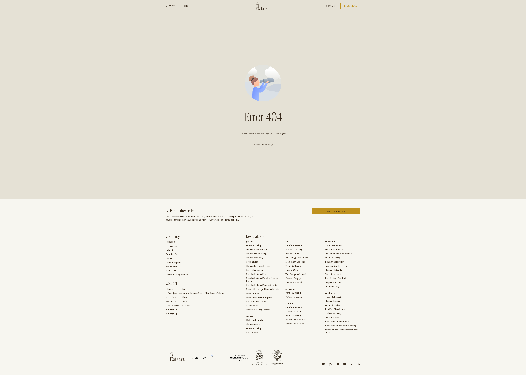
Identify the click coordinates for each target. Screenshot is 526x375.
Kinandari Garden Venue (336, 266)
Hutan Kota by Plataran (256, 250)
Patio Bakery (252, 306)
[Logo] (263, 6)
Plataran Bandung (333, 318)
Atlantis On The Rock (295, 324)
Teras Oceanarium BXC (257, 302)
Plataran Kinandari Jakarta (258, 266)
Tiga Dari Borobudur (334, 262)
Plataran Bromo (253, 324)
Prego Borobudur (333, 282)
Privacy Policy (172, 267)
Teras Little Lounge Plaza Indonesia (262, 289)
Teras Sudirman (253, 293)
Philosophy (171, 242)
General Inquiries (173, 262)
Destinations (171, 246)
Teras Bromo (252, 333)
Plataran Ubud (292, 254)
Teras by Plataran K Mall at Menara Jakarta (262, 279)
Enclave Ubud (291, 270)
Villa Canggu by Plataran (296, 258)
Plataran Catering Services (258, 310)
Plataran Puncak (332, 301)
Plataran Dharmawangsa (257, 254)
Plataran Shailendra (333, 270)
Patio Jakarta (252, 262)
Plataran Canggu (293, 278)
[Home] (177, 356)
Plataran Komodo (293, 311)
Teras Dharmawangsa (256, 270)
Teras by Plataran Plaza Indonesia (261, 285)
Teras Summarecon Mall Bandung (340, 326)
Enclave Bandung (333, 313)
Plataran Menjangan (294, 250)
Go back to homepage (263, 145)
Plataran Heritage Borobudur (338, 254)
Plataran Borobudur (334, 250)
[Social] (323, 364)
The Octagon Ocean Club (297, 274)
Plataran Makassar (293, 297)
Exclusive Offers (173, 254)
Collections (171, 250)
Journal (169, 258)
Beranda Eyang (332, 287)
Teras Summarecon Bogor (337, 322)
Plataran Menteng (254, 258)
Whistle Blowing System (177, 275)
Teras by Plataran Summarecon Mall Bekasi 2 (341, 331)
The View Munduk (293, 282)
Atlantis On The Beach (295, 320)
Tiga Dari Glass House (335, 309)
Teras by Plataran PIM (256, 274)
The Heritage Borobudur (336, 278)
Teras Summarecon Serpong (259, 298)
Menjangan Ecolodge (295, 262)
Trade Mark (171, 271)
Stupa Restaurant (333, 274)
